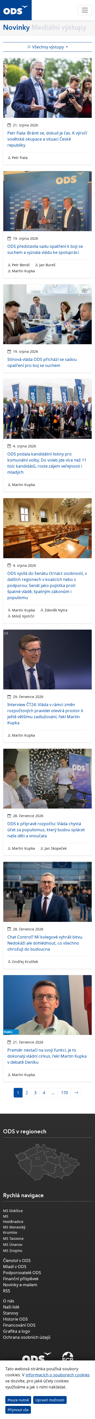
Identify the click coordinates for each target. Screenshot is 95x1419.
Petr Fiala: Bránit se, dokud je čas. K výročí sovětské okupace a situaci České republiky (47, 139)
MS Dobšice (13, 1210)
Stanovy (10, 1313)
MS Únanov (12, 1244)
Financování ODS (19, 1325)
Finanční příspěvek (21, 1278)
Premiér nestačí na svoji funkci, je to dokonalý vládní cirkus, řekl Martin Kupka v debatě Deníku (47, 1056)
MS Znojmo (12, 1250)
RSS (6, 1291)
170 (64, 1092)
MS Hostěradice (13, 1219)
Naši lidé (11, 1307)
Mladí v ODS (14, 1266)
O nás (8, 1301)
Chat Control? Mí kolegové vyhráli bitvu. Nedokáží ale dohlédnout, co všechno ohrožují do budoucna (45, 943)
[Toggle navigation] (85, 10)
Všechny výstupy (48, 47)
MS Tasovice (13, 1238)
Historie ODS (15, 1319)
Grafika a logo (16, 1331)
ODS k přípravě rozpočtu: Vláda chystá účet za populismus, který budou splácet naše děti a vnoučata (46, 830)
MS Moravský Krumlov (14, 1230)
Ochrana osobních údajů (26, 1337)
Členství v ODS (17, 1260)
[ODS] (37, 1356)
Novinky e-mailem (20, 1285)
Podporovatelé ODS (22, 1272)
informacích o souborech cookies (58, 1375)
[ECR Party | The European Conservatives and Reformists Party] (67, 1358)
